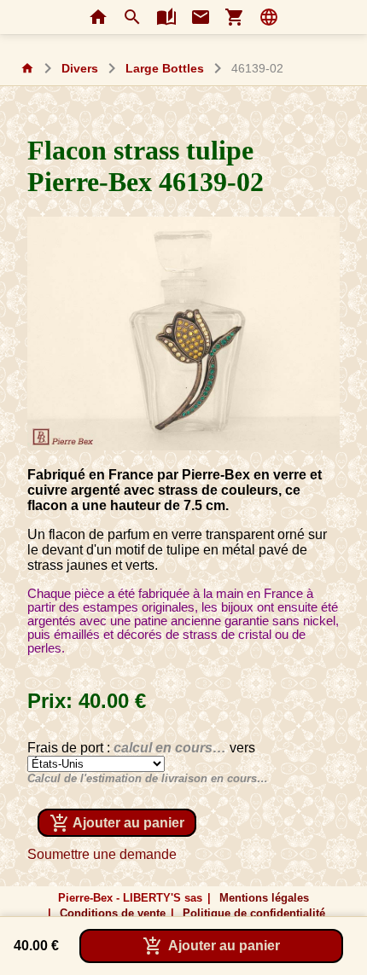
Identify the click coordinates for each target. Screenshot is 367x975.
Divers (79, 68)
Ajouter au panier (117, 823)
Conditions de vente (113, 913)
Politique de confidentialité (254, 913)
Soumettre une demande (102, 854)
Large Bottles (164, 68)
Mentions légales (264, 897)
